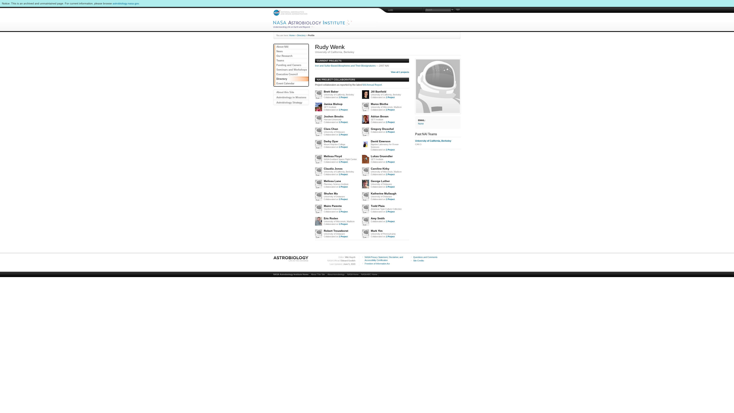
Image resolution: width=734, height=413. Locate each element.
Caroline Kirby (380, 168)
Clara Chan (331, 128)
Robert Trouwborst (336, 230)
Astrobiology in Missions (291, 97)
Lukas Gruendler (382, 156)
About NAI (282, 46)
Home (292, 35)
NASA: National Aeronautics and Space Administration (290, 13)
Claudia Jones (333, 168)
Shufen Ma (331, 193)
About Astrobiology (336, 274)
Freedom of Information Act (377, 264)
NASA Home (353, 274)
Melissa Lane (332, 181)
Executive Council (287, 74)
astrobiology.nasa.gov (126, 3)
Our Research (284, 55)
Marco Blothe (379, 104)
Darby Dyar (331, 141)
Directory (301, 35)
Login (390, 10)
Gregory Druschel (382, 128)
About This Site (318, 274)
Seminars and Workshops (291, 69)
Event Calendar (285, 83)
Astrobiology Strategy (289, 102)
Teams (280, 60)
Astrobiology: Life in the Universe (291, 258)
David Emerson (381, 141)
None (421, 123)
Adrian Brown (380, 116)
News (279, 51)
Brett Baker (331, 91)
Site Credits (418, 260)
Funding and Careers (288, 65)
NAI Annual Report (372, 85)
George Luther (380, 181)
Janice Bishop (333, 104)
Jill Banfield (378, 91)
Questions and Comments (425, 257)
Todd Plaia (378, 205)
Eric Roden (331, 218)
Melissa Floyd (333, 156)
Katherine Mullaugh (383, 193)
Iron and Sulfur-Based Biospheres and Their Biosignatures (345, 65)
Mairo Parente (333, 205)
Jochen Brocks (333, 116)
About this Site (285, 92)
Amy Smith (378, 218)
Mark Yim (376, 230)
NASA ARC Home (369, 274)
